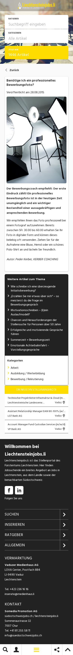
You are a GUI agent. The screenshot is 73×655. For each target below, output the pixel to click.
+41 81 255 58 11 (20, 630)
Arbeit (15, 367)
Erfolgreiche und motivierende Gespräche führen (37, 332)
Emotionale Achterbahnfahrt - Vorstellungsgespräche (30, 347)
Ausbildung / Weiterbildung (28, 373)
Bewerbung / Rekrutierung (27, 379)
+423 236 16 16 (19, 589)
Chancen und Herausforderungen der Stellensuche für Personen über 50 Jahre (36, 322)
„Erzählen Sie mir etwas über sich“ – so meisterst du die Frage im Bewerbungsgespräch (35, 300)
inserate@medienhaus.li (19, 594)
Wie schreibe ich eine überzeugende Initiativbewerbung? (33, 288)
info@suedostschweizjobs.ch (23, 635)
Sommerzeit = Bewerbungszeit (30, 339)
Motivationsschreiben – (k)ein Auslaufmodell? (29, 312)
